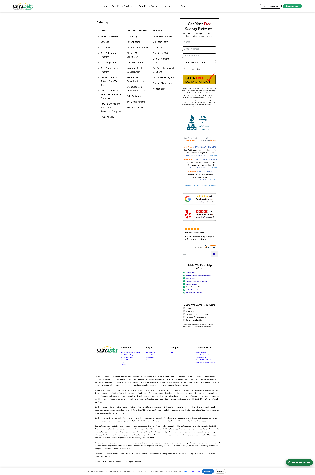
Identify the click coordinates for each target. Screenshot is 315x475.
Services (105, 42)
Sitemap (148, 360)
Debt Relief (106, 47)
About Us (169, 6)
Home (105, 6)
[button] (199, 78)
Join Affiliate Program (163, 77)
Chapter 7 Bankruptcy (137, 47)
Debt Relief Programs (137, 30)
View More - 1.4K (200, 185)
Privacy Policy (107, 117)
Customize (168, 471)
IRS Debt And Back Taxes (194, 293)
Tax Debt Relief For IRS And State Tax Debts (110, 81)
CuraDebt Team (160, 42)
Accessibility (159, 88)
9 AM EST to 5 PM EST (203, 360)
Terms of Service (135, 107)
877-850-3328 (201, 352)
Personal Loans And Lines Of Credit (198, 275)
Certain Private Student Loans (196, 290)
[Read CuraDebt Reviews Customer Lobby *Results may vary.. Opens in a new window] (205, 246)
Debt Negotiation (109, 62)
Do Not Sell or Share (193, 471)
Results (185, 6)
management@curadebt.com (205, 362)
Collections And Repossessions (196, 281)
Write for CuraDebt (127, 357)
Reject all (220, 471)
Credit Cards (190, 273)
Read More (213, 155)
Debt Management (136, 62)
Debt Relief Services (122, 6)
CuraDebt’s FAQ (160, 53)
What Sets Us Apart (162, 36)
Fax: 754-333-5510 (202, 355)
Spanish (123, 365)
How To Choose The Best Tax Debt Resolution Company (111, 107)
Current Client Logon (163, 83)
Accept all (208, 471)
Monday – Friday (201, 357)
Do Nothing (132, 36)
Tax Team (157, 47)
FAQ (172, 352)
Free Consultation (109, 36)
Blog (122, 362)
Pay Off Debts (133, 42)
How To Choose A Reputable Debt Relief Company (111, 94)
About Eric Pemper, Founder (130, 352)
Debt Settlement (135, 96)
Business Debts (191, 284)
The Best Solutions (136, 101)
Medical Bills (190, 278)
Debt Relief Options (148, 6)
